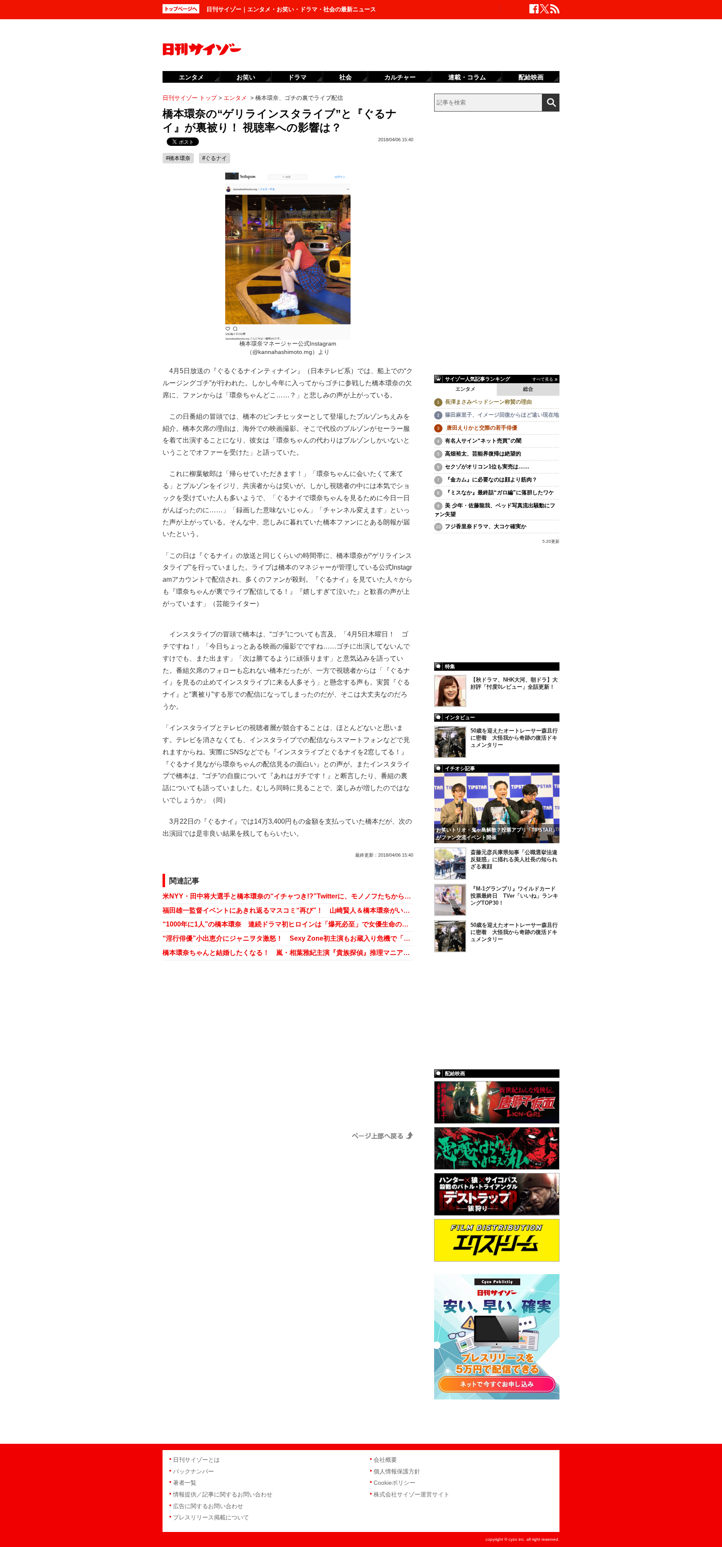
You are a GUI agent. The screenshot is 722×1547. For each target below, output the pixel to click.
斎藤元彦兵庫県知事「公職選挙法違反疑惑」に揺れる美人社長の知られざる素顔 (513, 859)
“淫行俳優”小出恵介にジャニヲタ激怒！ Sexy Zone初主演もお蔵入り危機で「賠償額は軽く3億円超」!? (288, 938)
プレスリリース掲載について (211, 1517)
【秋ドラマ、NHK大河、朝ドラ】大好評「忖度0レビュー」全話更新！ (514, 683)
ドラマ (297, 77)
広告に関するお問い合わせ (208, 1506)
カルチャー (400, 77)
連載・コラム (467, 77)
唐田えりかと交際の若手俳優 (481, 428)
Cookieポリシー (394, 1482)
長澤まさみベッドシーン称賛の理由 (488, 402)
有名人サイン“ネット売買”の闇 (483, 441)
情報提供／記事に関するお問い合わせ (222, 1494)
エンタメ (465, 389)
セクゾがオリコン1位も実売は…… (487, 466)
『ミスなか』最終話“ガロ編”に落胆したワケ (499, 492)
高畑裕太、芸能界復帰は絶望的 (483, 453)
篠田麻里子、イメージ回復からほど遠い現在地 (502, 415)
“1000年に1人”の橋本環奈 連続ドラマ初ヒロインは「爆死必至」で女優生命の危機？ (288, 924)
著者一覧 (184, 1482)
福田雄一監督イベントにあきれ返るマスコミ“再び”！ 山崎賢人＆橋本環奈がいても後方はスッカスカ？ (288, 910)
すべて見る (542, 379)
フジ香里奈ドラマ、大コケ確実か (485, 526)
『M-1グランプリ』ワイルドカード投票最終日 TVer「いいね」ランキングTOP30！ (514, 895)
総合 (528, 389)
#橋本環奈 (178, 158)
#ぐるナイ (214, 158)
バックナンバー (193, 1471)
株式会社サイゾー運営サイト (412, 1494)
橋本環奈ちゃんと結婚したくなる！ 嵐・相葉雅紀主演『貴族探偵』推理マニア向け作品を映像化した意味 (288, 952)
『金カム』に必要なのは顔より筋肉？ (491, 479)
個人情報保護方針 (397, 1471)
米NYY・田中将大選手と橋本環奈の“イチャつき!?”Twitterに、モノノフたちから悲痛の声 (288, 896)
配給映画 (531, 77)
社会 (345, 77)
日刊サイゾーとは (196, 1459)
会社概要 (385, 1459)
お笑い (245, 77)
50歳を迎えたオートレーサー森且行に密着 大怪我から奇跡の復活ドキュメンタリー (514, 738)
